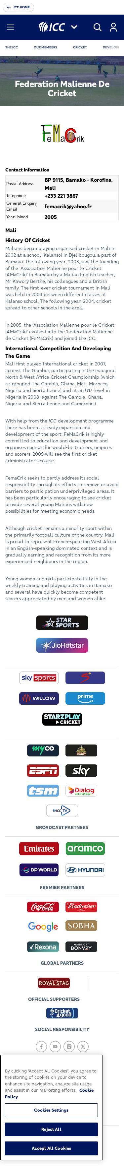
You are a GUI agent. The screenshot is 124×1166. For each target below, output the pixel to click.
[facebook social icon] (41, 1046)
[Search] (97, 27)
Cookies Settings (51, 1110)
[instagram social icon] (69, 1046)
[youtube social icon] (55, 1046)
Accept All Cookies (51, 1148)
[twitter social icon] (83, 1046)
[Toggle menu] (10, 27)
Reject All (51, 1129)
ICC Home (22, 7)
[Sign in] (113, 27)
